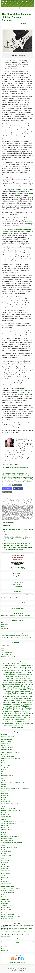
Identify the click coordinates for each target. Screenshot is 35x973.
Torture (27, 479)
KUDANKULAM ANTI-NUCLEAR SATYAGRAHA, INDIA (14, 872)
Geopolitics (19, 684)
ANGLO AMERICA (5, 777)
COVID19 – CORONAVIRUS (8, 890)
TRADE (3, 864)
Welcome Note (5, 628)
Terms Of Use (4, 947)
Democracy (12, 674)
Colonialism (28, 669)
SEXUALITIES (4, 885)
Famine (16, 680)
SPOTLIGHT (4, 805)
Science (10, 713)
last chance (9, 220)
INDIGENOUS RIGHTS (6, 838)
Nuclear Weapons (8, 704)
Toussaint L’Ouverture (21, 390)
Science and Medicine (21, 713)
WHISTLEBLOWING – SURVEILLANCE (11, 836)
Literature (6, 698)
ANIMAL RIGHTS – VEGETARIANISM (10, 888)
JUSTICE (23, 23)
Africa (9, 664)
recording (5, 166)
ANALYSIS (4, 764)
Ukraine (7, 720)
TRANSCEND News (6, 738)
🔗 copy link (6, 492)
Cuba (23, 673)
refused (4, 153)
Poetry (4, 710)
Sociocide (10, 715)
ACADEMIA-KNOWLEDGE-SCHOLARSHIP (12, 821)
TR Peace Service (5, 650)
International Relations (10, 693)
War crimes (9, 724)
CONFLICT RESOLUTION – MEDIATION (11, 751)
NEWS (3, 779)
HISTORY (3, 833)
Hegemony (17, 686)
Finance (24, 680)
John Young (21, 477)
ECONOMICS (4, 862)
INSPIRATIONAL (5, 896)
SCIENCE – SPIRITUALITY (8, 892)
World (14, 727)
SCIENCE (3, 849)
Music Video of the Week (7, 918)
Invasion (21, 693)
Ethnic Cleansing (19, 678)
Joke (31, 695)
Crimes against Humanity (13, 673)
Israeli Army (14, 695)
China (29, 667)
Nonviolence (21, 702)
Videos (22, 8)
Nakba (9, 702)
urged (13, 106)
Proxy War (25, 710)
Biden (24, 665)
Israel (29, 693)
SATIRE (3, 846)
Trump (30, 717)
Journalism (28, 477)
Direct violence (22, 674)
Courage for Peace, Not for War (22, 938)
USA (6, 481)
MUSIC (3, 879)
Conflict (5, 671)
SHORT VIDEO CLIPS (6, 911)
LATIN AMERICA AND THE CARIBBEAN (11, 803)
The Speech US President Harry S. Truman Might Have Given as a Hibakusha (16, 929)
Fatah (20, 680)
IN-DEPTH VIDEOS (6, 909)
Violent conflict (27, 722)
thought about (12, 383)
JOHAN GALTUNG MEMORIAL (8, 736)
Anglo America (17, 664)
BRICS (12, 667)
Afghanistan (21, 191)
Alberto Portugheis (5, 935)
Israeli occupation (24, 695)
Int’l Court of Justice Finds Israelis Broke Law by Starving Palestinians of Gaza (18, 549)
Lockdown (12, 698)
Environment (9, 678)
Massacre (18, 698)
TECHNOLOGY (5, 767)
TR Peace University (6, 649)
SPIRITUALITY (5, 900)
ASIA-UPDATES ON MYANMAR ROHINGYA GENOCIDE (15, 788)
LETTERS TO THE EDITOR (8, 886)
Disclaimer (4, 948)
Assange (13, 473)
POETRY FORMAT (5, 901)
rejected (27, 231)
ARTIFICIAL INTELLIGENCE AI (8, 823)
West (31, 724)
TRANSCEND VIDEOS (6, 739)
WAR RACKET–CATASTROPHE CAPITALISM (12, 782)
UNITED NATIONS (5, 818)
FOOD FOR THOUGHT (6, 898)
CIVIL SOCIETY (5, 881)
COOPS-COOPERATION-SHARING (10, 753)
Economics (17, 676)
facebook (19, 488)
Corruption (21, 671)
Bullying (16, 667)
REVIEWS (3, 844)
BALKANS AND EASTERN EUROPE (10, 790)
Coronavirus (12, 671)
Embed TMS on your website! (17, 962)
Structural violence (8, 717)
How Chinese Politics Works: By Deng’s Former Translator (15, 615)
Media (8, 479)
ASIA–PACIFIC (5, 784)
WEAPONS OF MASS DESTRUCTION (10, 758)
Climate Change (7, 669)
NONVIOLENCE (5, 754)
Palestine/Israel (8, 708)
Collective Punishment (18, 669)
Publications (4, 626)
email (16, 485)
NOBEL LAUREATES (6, 749)
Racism (9, 711)
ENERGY (3, 786)
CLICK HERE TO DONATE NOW (17, 558)
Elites (29, 676)
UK (31, 479)
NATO (14, 702)
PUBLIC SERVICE (5, 873)
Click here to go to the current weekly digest (15, 529)
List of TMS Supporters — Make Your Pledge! (17, 568)
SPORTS (3, 894)
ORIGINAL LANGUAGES (7, 907)
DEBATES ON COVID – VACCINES (9, 847)
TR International (5, 645)
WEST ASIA (4, 820)
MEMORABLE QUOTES (7, 775)
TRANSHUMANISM (6, 855)
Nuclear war (28, 702)
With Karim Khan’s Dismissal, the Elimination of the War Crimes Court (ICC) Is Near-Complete (18, 539)
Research (21, 711)
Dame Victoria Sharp (24, 229)
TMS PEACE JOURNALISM (8, 747)
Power (15, 710)
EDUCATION (4, 793)
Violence (11, 481)
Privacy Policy (4, 950)
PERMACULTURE (5, 870)
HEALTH (3, 834)
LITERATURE (4, 877)
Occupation (17, 704)
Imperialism (17, 688)
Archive (7, 8)
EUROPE (3, 797)
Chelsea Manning (14, 195)
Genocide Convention (8, 684)
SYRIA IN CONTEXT (6, 816)
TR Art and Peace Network (7, 647)
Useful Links (4, 945)
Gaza (20, 682)
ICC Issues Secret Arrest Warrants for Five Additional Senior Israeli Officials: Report (17, 544)
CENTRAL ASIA (5, 795)
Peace (22, 708)
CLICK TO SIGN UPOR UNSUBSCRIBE (17, 585)
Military (7, 700)
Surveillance (15, 479)
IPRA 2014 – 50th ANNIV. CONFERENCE (11, 916)
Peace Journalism (15, 8)
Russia (4, 713)
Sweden (21, 479)
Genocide (27, 682)
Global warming (28, 684)
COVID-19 (29, 671)
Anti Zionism (4, 665)
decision (10, 222)
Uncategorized (5, 913)
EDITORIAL (4, 734)
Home (3, 8)
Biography (6, 667)
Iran (25, 693)
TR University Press (6, 654)
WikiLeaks (27, 481)
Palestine (25, 706)
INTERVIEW (4, 859)
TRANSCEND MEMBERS (7, 756)
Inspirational (16, 689)
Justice (4, 479)
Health (10, 686)
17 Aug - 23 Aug (17, 576)
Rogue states (28, 711)
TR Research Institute (6, 652)
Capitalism (23, 667)
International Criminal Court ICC (21, 691)
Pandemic (16, 708)
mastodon (8, 488)
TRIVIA (3, 875)
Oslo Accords (16, 706)
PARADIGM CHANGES (7, 840)
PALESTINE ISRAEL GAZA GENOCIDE (10, 810)
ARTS (2, 857)
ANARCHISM (4, 868)
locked (26, 396)
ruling (6, 124)
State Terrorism (26, 715)
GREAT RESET (5, 860)
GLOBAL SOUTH (5, 801)
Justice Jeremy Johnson (11, 231)
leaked (31, 193)
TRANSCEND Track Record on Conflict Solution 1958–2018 (16, 637)
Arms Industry (13, 665)
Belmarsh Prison (22, 473)
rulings (30, 224)
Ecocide (10, 676)
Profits (20, 710)
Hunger (10, 688)
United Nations (19, 720)
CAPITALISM (4, 825)
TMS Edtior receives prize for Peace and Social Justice (14, 635)
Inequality (9, 689)
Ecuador (4, 477)
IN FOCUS (3, 769)
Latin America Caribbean (24, 697)
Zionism (20, 727)
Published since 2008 (17, 970)
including (24, 164)
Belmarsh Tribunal (7, 475)
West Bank (8, 726)
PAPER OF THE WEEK (6, 741)
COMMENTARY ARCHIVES (8, 914)
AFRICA (3, 771)
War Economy (17, 724)
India (24, 688)
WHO (23, 725)
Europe (28, 678)
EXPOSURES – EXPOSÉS (7, 831)
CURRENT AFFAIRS (6, 883)
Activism (7, 473)
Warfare (26, 724)
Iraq (13, 191)
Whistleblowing (19, 481)
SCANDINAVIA (5, 814)
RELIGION (3, 853)
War (3, 724)
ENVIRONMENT (5, 827)
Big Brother (17, 475)
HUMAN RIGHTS (5, 766)
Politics (9, 710)
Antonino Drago (5, 931)
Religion (15, 711)
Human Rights (12, 477)
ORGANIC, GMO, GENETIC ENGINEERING (12, 842)
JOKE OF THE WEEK (6, 905)
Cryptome (25, 475)
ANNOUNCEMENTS (6, 743)
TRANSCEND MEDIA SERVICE (16, 2)
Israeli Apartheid (6, 695)
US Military (11, 722)
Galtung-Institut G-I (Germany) (8, 656)
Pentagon (28, 708)
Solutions (17, 715)
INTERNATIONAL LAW (6, 812)
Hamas (5, 686)
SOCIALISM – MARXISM (7, 829)
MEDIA (3, 799)
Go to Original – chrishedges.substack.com (15, 468)
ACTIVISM (3, 773)
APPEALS (3, 806)
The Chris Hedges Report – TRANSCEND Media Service (16, 27)
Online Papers (4, 624)
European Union (8, 680)
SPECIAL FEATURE (6, 851)
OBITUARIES (4, 903)
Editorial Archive (5, 622)
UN (3, 481)
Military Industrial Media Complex (20, 700)
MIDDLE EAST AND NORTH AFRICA (10, 808)
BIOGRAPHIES (5, 745)
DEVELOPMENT (5, 866)
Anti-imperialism (28, 664)
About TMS (27, 8)
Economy (24, 676)
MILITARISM (4, 762)
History (23, 686)
